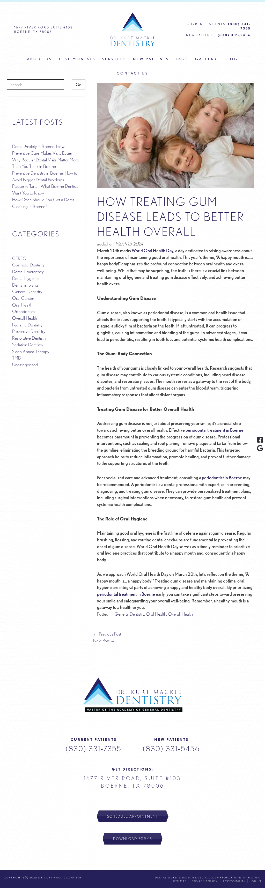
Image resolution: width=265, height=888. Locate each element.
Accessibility (234, 881)
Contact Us (132, 73)
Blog (231, 59)
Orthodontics (23, 311)
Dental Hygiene (25, 278)
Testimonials (77, 59)
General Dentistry (129, 614)
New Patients (151, 59)
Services (114, 59)
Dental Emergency (28, 271)
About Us (39, 59)
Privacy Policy (205, 881)
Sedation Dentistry (27, 344)
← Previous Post (107, 634)
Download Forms (132, 839)
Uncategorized (25, 364)
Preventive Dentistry (28, 331)
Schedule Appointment (132, 816)
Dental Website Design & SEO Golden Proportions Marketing (208, 877)
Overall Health (180, 614)
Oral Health (156, 614)
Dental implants (25, 285)
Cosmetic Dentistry (28, 264)
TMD (16, 358)
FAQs (182, 59)
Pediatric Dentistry (27, 324)
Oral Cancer (23, 298)
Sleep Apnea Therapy (30, 351)
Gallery (206, 59)
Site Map (180, 881)
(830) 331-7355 (94, 748)
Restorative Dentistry (29, 338)
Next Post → (104, 640)
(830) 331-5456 (171, 748)
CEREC (19, 258)
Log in (255, 881)
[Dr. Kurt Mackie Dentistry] (132, 694)
